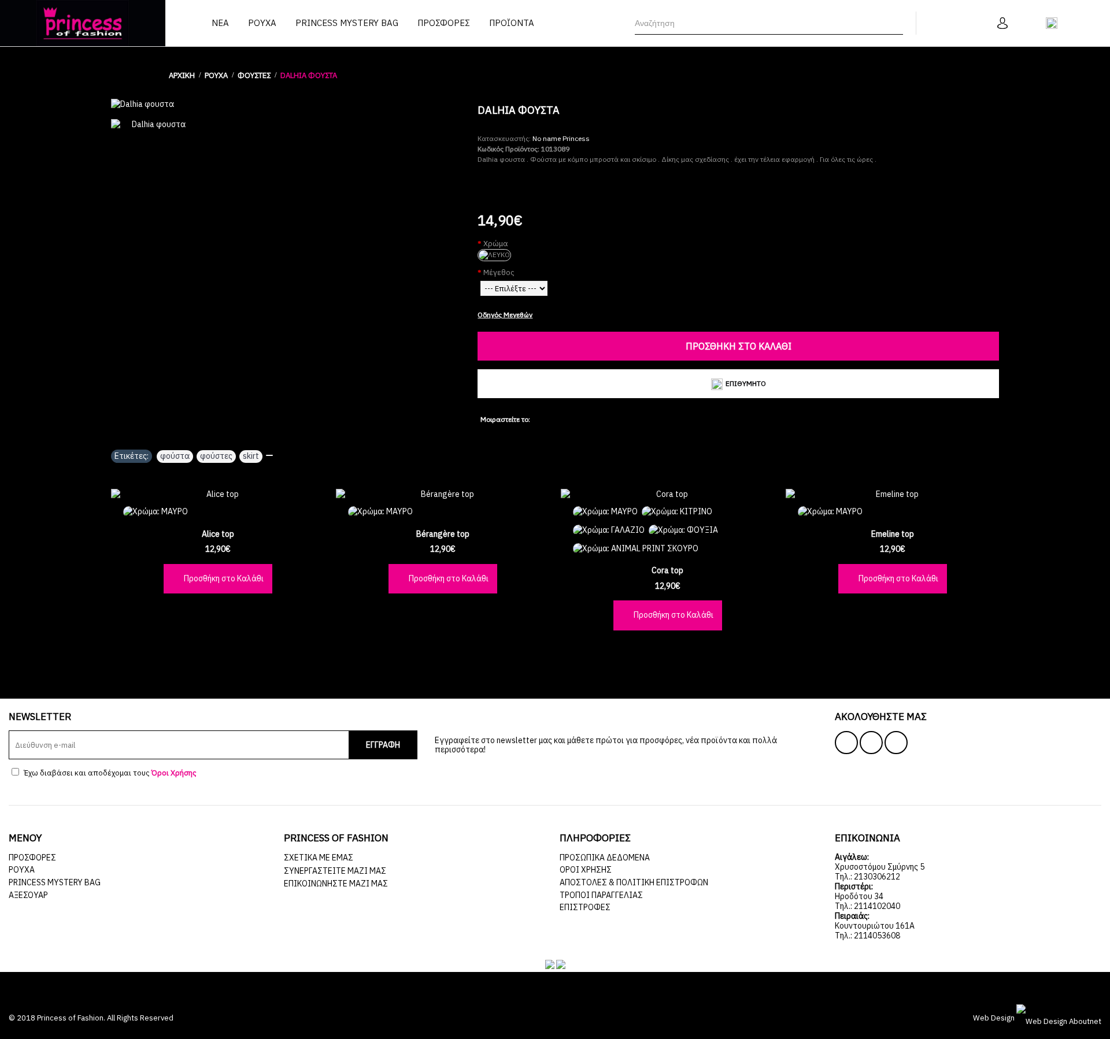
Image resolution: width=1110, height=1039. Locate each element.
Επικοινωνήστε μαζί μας (336, 883)
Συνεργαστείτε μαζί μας (335, 871)
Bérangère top (442, 534)
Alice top (218, 534)
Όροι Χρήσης (586, 869)
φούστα (175, 456)
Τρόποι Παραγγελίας (601, 895)
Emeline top (892, 534)
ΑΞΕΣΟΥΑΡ (28, 895)
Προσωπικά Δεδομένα (605, 857)
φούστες (216, 456)
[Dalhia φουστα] (288, 104)
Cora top (667, 570)
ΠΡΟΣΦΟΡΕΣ (32, 857)
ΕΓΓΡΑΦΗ (383, 745)
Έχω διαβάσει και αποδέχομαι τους (109, 773)
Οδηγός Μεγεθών (505, 314)
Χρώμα (495, 243)
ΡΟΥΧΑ (22, 869)
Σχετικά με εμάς (318, 857)
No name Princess (561, 138)
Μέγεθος (499, 272)
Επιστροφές (585, 907)
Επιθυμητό (746, 383)
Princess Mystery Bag (55, 882)
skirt (251, 456)
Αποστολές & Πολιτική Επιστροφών (634, 882)
